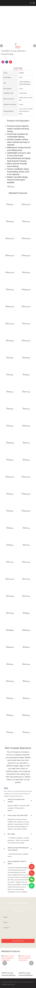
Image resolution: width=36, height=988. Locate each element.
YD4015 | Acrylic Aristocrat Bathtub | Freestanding (25, 974)
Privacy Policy (11, 984)
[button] (4, 963)
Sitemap (3, 984)
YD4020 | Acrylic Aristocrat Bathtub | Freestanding (8, 974)
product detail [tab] (18, 68)
